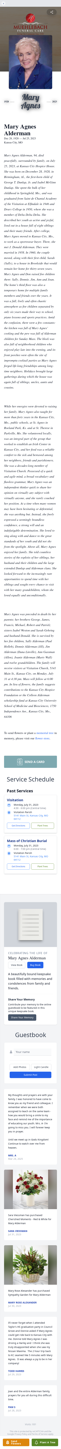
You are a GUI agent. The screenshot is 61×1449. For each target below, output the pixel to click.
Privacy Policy (21, 1434)
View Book (16, 965)
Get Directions (18, 825)
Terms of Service (40, 1434)
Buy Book (35, 965)
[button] (30, 1189)
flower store (42, 738)
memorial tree (45, 733)
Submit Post (30, 1074)
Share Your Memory (22, 1017)
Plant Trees (42, 825)
